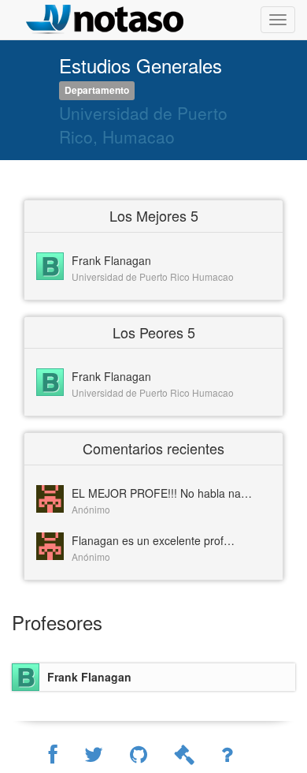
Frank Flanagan (111, 260)
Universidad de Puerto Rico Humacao (153, 276)
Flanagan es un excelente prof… (153, 540)
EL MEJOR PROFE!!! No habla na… (162, 493)
